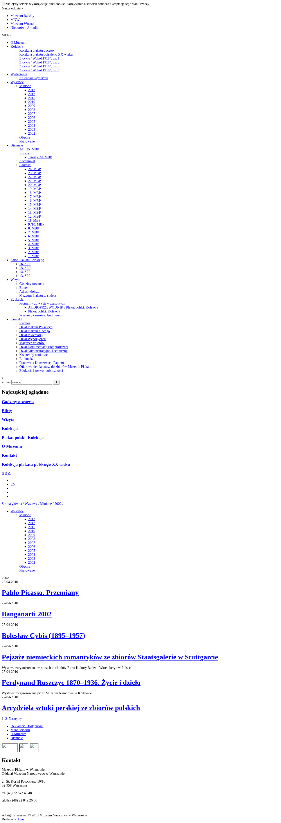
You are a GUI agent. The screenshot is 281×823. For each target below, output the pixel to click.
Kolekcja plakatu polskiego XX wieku (36, 464)
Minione (46, 503)
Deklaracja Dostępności (27, 726)
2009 (31, 535)
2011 (31, 527)
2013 (31, 519)
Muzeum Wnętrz (22, 23)
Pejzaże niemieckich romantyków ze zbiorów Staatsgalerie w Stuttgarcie (110, 657)
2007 (31, 543)
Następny (15, 718)
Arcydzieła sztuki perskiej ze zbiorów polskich (71, 708)
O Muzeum (12, 446)
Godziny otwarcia (18, 401)
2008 (31, 539)
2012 (31, 523)
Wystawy (31, 503)
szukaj (6, 382)
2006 (31, 547)
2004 (31, 554)
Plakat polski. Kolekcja (23, 437)
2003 (31, 558)
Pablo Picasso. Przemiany (40, 592)
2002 (57, 503)
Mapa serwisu (20, 730)
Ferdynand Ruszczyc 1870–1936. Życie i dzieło (71, 682)
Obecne (24, 566)
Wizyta (8, 419)
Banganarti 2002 (27, 614)
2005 (31, 550)
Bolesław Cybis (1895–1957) (43, 635)
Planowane (27, 570)
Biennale (17, 738)
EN (13, 484)
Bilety (7, 410)
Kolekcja (10, 428)
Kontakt (9, 455)
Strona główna (12, 503)
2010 (31, 531)
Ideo (21, 819)
